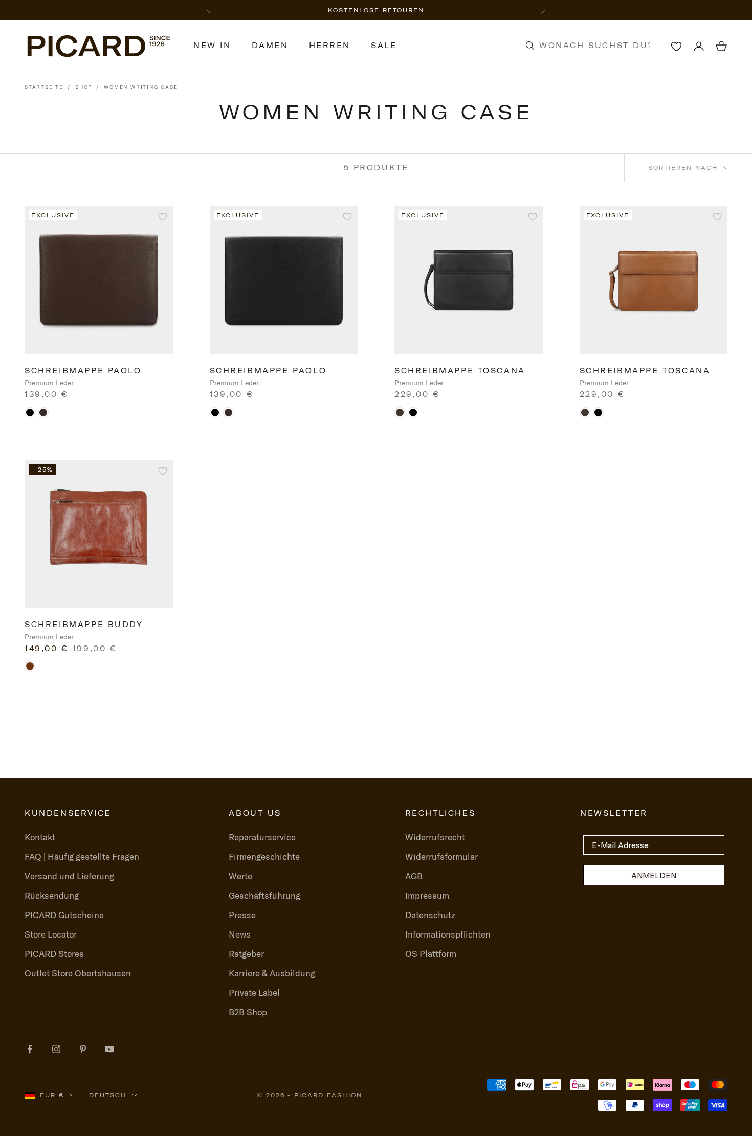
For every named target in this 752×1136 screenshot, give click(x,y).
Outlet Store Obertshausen (78, 973)
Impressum (427, 895)
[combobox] (603, 45)
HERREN (330, 45)
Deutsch (108, 1095)
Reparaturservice (262, 837)
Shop (83, 87)
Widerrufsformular (441, 856)
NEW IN (212, 45)
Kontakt (40, 837)
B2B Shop (248, 1012)
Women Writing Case (141, 87)
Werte (240, 876)
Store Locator (51, 934)
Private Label (254, 992)
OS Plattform (430, 953)
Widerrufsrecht (435, 837)
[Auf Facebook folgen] (30, 1049)
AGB (414, 876)
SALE (383, 45)
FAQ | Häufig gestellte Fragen (82, 856)
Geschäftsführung (264, 895)
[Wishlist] (676, 46)
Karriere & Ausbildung (272, 973)
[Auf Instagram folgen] (56, 1049)
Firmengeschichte (264, 856)
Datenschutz (430, 914)
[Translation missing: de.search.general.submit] (530, 45)
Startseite (44, 87)
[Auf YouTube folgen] (109, 1049)
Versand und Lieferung (69, 876)
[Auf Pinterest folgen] (83, 1049)
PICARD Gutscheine (64, 914)
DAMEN (270, 45)
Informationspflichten (448, 934)
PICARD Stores (54, 953)
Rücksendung (52, 895)
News (240, 934)
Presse (242, 914)
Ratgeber (246, 953)
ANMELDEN (653, 875)
